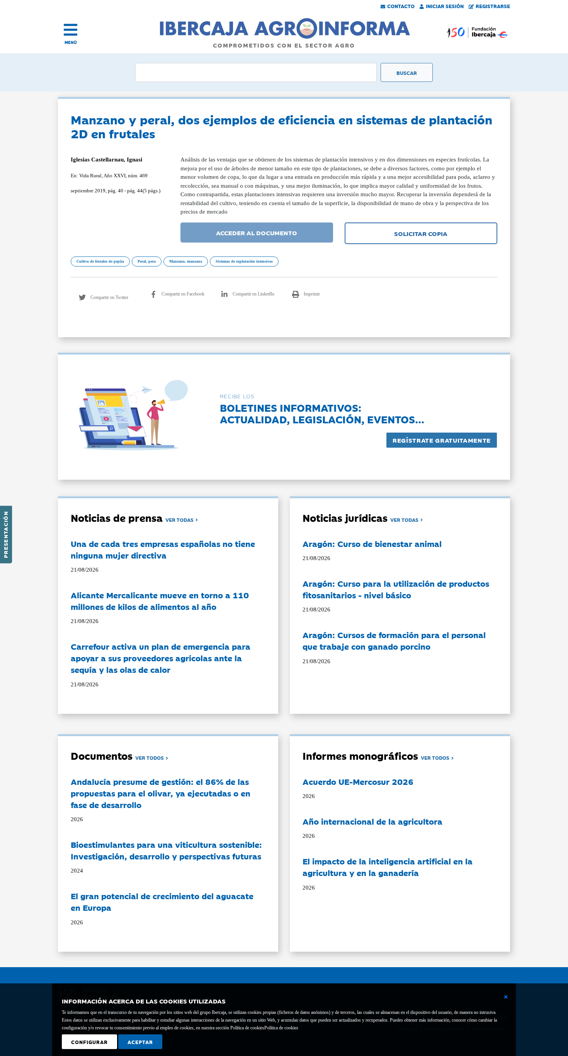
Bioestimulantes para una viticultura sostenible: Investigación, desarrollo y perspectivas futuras (166, 850)
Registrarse (493, 5)
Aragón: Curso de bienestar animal (372, 543)
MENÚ (71, 42)
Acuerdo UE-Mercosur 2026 (358, 781)
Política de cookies (281, 1028)
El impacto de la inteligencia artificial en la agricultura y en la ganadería (388, 866)
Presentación (5, 534)
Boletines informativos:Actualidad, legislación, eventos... (322, 413)
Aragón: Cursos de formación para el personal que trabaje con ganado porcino (394, 640)
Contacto (401, 5)
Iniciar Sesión (445, 5)
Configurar (89, 1041)
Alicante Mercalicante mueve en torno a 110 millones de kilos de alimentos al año (160, 600)
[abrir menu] (70, 29)
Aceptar (140, 1041)
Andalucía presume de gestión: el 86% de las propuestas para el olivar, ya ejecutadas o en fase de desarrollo (160, 793)
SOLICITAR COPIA (420, 233)
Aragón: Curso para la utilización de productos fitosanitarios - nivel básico (396, 589)
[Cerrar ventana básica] (505, 997)
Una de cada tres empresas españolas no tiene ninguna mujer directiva (163, 549)
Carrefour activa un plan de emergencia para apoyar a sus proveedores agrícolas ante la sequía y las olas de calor (160, 657)
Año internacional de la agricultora (372, 821)
